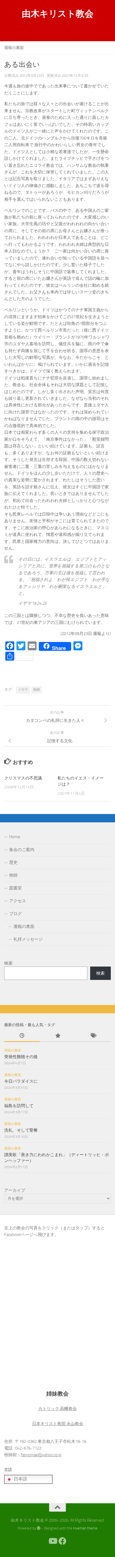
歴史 (13, 862)
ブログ (15, 913)
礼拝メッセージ (28, 939)
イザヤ (23, 690)
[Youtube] (52, 1541)
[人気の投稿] (57, 1036)
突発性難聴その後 (21, 1056)
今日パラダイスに (21, 1081)
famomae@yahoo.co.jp (41, 1454)
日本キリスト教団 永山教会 (57, 1423)
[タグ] (93, 1036)
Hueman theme (85, 1528)
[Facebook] (62, 1541)
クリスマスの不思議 (23, 778)
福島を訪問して (18, 1105)
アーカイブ (14, 1190)
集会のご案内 (21, 849)
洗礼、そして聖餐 (21, 1130)
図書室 (15, 888)
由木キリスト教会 (57, 13)
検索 (8, 963)
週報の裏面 (14, 47)
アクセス (17, 900)
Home (14, 836)
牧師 (36, 690)
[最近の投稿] (22, 1036)
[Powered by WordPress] (38, 1528)
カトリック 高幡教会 (57, 1408)
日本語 (20, 1479)
